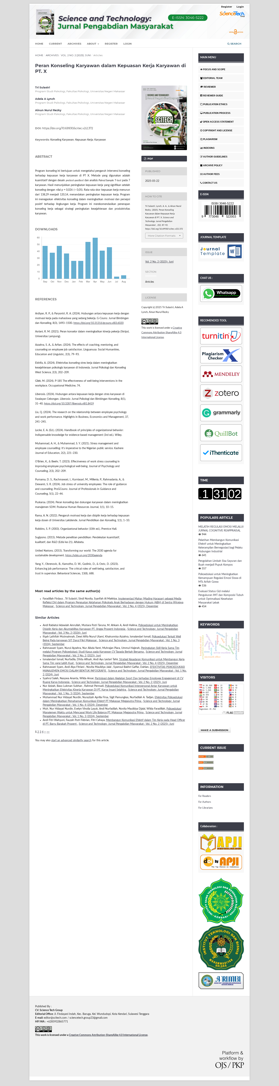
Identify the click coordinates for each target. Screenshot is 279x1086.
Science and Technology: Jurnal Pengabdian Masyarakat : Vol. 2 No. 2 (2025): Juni (119, 682)
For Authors (204, 802)
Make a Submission (214, 730)
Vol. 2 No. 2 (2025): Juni (76, 55)
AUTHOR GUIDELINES (215, 156)
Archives (74, 43)
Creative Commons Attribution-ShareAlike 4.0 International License (161, 333)
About (92, 43)
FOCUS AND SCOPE (214, 69)
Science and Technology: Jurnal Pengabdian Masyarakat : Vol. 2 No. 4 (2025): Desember (107, 606)
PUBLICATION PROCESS (216, 113)
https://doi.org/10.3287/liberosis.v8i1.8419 (69, 403)
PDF (150, 158)
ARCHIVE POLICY (212, 165)
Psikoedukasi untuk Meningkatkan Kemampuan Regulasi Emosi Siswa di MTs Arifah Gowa (219, 578)
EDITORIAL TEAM (212, 78)
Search (235, 43)
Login (127, 43)
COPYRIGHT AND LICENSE (217, 130)
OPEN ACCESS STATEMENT (218, 121)
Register (111, 43)
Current (55, 43)
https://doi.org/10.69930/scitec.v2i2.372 (67, 128)
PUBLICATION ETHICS (215, 104)
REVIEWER (210, 87)
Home (39, 43)
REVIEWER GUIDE (213, 95)
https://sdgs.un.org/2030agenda (83, 555)
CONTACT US (210, 183)
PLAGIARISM (210, 139)
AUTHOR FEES (211, 174)
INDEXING (208, 148)
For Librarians (205, 808)
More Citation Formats (161, 235)
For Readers (204, 796)
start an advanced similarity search (71, 740)
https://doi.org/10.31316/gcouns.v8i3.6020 (98, 323)
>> (48, 732)
